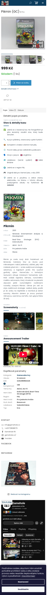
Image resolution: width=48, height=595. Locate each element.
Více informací (28, 576)
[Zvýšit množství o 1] (9, 81)
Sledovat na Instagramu (20, 494)
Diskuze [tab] (21, 110)
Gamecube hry (23, 375)
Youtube (8, 438)
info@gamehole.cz (12, 425)
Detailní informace (8, 89)
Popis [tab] (5, 110)
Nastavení (23, 582)
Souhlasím (23, 589)
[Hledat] (30, 3)
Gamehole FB (10, 432)
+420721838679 (11, 428)
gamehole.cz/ (10, 435)
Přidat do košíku (22, 83)
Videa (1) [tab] (12, 110)
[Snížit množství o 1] (9, 84)
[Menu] (42, 3)
